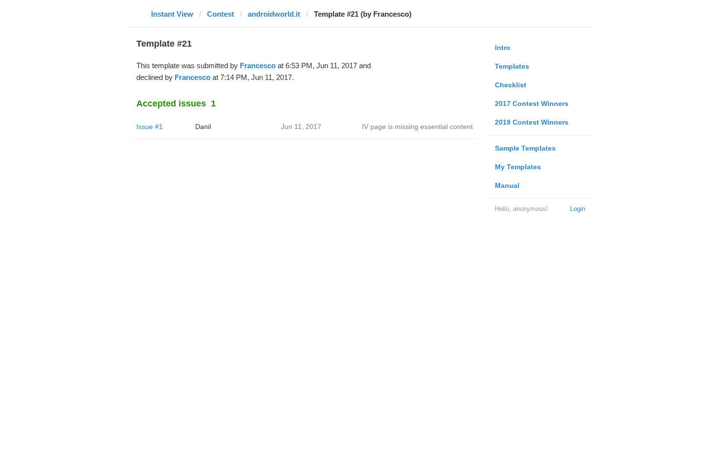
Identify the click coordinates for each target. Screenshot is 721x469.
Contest (220, 14)
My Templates (518, 167)
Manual (507, 185)
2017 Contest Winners (531, 103)
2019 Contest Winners (531, 122)
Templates (512, 66)
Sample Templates (525, 148)
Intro (503, 48)
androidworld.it (274, 14)
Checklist (510, 85)
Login (577, 208)
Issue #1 (149, 126)
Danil (203, 126)
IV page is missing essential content (417, 126)
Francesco (258, 65)
